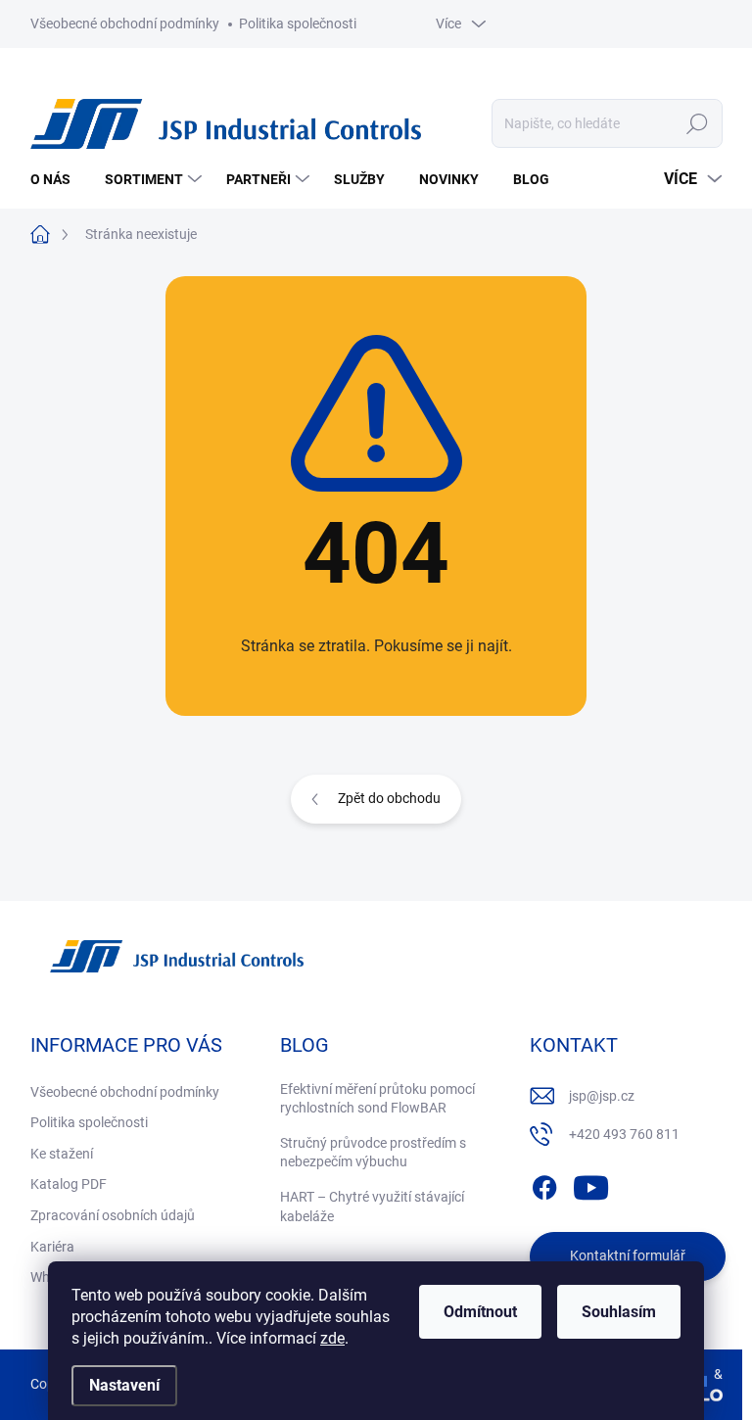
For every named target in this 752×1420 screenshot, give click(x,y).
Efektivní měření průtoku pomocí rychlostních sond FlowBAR (377, 1098)
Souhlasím (619, 1311)
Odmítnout (480, 1311)
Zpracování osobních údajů (112, 1215)
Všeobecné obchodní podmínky (124, 23)
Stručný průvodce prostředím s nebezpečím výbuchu (373, 1152)
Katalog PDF (68, 1184)
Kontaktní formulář (627, 1255)
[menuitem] (57, 179)
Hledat (697, 123)
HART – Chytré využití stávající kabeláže (372, 1206)
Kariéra (52, 1246)
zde (332, 1338)
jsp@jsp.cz (601, 1096)
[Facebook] (544, 1184)
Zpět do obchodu (389, 798)
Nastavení (124, 1385)
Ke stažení (61, 1153)
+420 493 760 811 (624, 1134)
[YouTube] (591, 1184)
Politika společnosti (297, 23)
